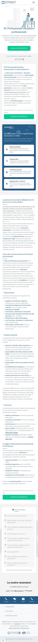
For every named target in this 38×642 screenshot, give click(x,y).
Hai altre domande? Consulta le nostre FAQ (19, 570)
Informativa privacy (24, 628)
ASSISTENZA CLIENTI (11, 615)
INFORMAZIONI (9, 607)
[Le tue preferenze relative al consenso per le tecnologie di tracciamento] (3, 640)
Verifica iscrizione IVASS (14, 628)
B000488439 (17, 623)
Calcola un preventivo (19, 48)
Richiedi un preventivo (19, 116)
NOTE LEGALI (9, 611)
